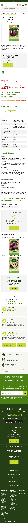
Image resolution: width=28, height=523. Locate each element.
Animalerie (22, 490)
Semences (3, 491)
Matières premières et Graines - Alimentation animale (3, 500)
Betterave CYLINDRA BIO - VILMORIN (9, 14)
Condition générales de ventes (14, 478)
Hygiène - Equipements (4, 510)
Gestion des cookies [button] (14, 485)
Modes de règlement (14, 481)
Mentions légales (14, 470)
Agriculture (4, 490)
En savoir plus (14, 288)
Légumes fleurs (13, 504)
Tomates (12, 500)
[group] (14, 33)
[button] (14, 33)
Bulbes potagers (13, 509)
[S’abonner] (25, 393)
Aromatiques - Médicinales (13, 493)
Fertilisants (3, 493)
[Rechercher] (2, 8)
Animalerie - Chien (23, 491)
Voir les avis (21, 345)
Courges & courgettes (12, 503)
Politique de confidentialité (14, 474)
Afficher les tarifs (8, 65)
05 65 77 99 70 (18, 414)
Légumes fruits (13, 499)
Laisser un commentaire (9, 345)
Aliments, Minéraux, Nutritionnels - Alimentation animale (4, 506)
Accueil (3, 13)
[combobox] (14, 8)
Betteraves (17, 13)
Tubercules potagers (12, 508)
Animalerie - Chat (22, 493)
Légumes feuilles (13, 498)
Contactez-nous (14, 228)
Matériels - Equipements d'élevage (4, 517)
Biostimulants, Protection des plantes (4, 495)
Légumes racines (9, 13)
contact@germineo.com (14, 1)
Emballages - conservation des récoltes (4, 513)
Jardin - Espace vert (13, 491)
